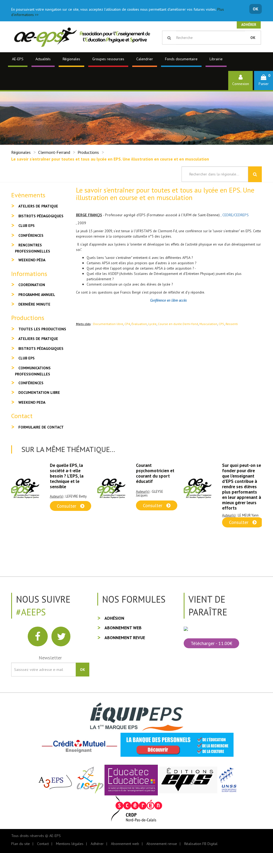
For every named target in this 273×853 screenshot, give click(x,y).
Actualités (43, 59)
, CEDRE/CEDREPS (235, 215)
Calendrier (144, 59)
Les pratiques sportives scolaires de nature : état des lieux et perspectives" (242, 476)
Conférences (30, 235)
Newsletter (50, 658)
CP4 (127, 324)
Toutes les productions (42, 329)
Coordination (31, 284)
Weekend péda (31, 260)
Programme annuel (36, 294)
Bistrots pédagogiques (40, 216)
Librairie (216, 59)
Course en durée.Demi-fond (178, 324)
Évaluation (139, 324)
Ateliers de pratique (38, 206)
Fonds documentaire (181, 59)
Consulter (67, 505)
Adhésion (114, 618)
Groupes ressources (108, 59)
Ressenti (232, 324)
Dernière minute (34, 304)
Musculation (208, 324)
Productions (88, 152)
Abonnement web (123, 627)
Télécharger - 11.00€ (211, 643)
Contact (43, 843)
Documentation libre (108, 324)
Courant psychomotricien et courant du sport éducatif (69, 473)
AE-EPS (17, 59)
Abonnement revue (125, 637)
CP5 (221, 324)
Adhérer (248, 24)
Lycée (152, 324)
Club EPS (26, 225)
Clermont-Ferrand (54, 152)
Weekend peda (31, 402)
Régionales (71, 59)
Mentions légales (69, 843)
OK (255, 8)
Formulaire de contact (41, 427)
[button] (263, 80)
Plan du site (20, 843)
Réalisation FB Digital (201, 843)
